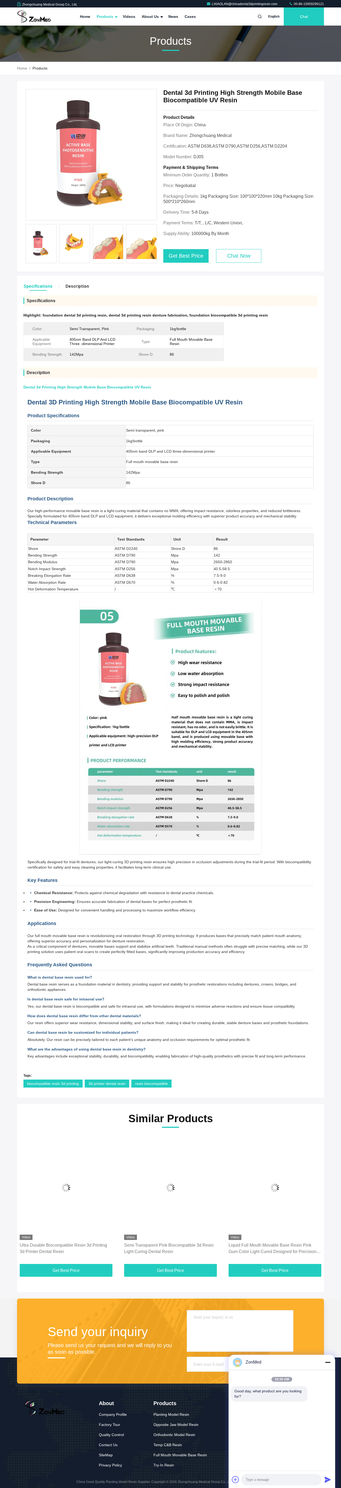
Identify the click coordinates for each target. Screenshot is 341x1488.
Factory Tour (109, 1424)
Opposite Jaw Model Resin (175, 1424)
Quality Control (111, 1435)
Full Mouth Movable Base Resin (180, 1455)
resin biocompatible (151, 1083)
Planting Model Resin (171, 1414)
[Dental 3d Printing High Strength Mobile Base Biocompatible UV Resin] (91, 155)
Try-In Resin (163, 1465)
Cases (190, 16)
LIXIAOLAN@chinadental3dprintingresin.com (245, 4)
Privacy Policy (110, 1465)
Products (105, 16)
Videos (129, 16)
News (173, 16)
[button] (26, 1200)
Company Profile (113, 1414)
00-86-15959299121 (308, 4)
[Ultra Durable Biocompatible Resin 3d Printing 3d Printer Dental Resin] (66, 1188)
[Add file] (235, 1479)
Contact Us (108, 1445)
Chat (304, 16)
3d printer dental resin (106, 1083)
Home (85, 16)
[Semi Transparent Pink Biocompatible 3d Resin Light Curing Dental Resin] (170, 1188)
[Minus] (327, 1362)
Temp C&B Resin (167, 1445)
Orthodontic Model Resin (174, 1435)
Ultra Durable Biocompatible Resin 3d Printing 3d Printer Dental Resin (63, 1248)
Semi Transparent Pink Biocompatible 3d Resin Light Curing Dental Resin (169, 1248)
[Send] (327, 1479)
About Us (151, 16)
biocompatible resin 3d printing (53, 1083)
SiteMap (106, 1455)
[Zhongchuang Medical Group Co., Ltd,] (34, 16)
